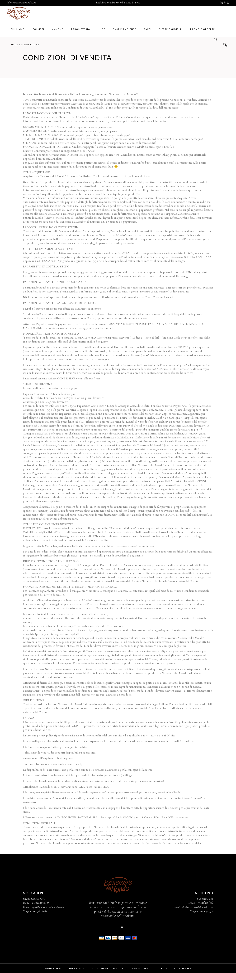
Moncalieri (53, 968)
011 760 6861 (40, 911)
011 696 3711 (206, 911)
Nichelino (76, 968)
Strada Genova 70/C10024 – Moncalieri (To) (36, 900)
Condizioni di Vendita (108, 968)
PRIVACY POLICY (142, 968)
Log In (223, 2)
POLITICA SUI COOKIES (176, 968)
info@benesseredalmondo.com (21, 2)
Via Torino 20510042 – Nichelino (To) (200, 900)
